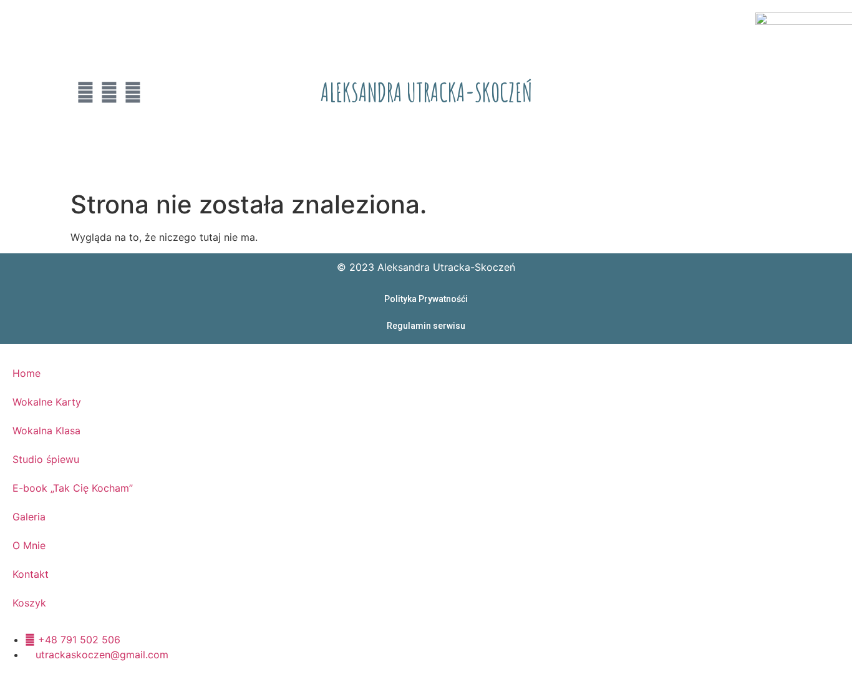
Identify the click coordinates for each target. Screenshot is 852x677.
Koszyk (29, 603)
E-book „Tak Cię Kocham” (72, 488)
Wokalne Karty (46, 402)
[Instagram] (109, 92)
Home (26, 373)
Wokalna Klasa (46, 430)
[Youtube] (85, 92)
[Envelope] (133, 92)
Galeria (29, 516)
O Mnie (29, 545)
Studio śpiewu (45, 459)
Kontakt (30, 574)
